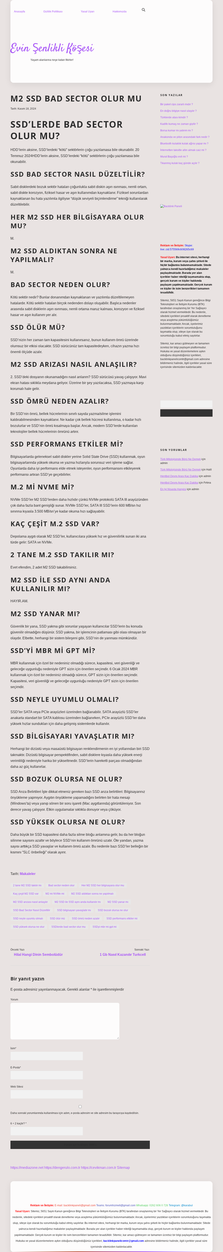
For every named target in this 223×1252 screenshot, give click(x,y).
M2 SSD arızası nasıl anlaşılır (30, 901)
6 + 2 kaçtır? (18, 1123)
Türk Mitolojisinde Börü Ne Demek (180, 459)
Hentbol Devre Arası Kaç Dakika (179, 476)
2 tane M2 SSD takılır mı (27, 885)
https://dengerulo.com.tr (62, 1167)
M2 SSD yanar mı (118, 901)
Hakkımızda (120, 11)
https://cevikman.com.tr (98, 1167)
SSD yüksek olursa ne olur (28, 926)
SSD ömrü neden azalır (86, 918)
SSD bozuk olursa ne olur (113, 910)
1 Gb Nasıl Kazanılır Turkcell (123, 954)
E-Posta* (15, 1067)
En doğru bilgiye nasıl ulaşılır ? (178, 110)
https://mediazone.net (26, 1167)
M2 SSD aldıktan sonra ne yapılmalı (92, 893)
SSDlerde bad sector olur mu (68, 926)
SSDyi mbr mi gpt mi (105, 926)
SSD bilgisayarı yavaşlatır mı (74, 910)
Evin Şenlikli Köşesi (51, 49)
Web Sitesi (16, 1086)
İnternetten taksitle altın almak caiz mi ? (183, 150)
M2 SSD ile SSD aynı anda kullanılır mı (78, 901)
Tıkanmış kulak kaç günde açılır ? (179, 163)
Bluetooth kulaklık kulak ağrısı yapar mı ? (184, 143)
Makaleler (27, 874)
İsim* (13, 1048)
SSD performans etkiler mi (121, 918)
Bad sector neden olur (61, 885)
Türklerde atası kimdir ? (174, 117)
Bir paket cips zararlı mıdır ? (176, 104)
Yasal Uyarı (87, 11)
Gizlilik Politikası (53, 11)
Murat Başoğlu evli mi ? (174, 156)
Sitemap (123, 1167)
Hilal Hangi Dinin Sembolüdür (38, 954)
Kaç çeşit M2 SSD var (26, 893)
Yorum (14, 999)
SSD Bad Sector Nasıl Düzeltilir (31, 910)
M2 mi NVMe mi (55, 893)
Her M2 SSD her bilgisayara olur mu (102, 885)
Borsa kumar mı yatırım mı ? (176, 130)
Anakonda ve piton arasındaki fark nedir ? (184, 137)
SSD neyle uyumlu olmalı (28, 918)
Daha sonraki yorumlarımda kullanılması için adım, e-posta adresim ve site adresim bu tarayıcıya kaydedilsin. (74, 1113)
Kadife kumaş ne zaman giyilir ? (179, 123)
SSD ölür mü (57, 918)
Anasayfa (19, 11)
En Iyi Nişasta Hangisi (173, 489)
